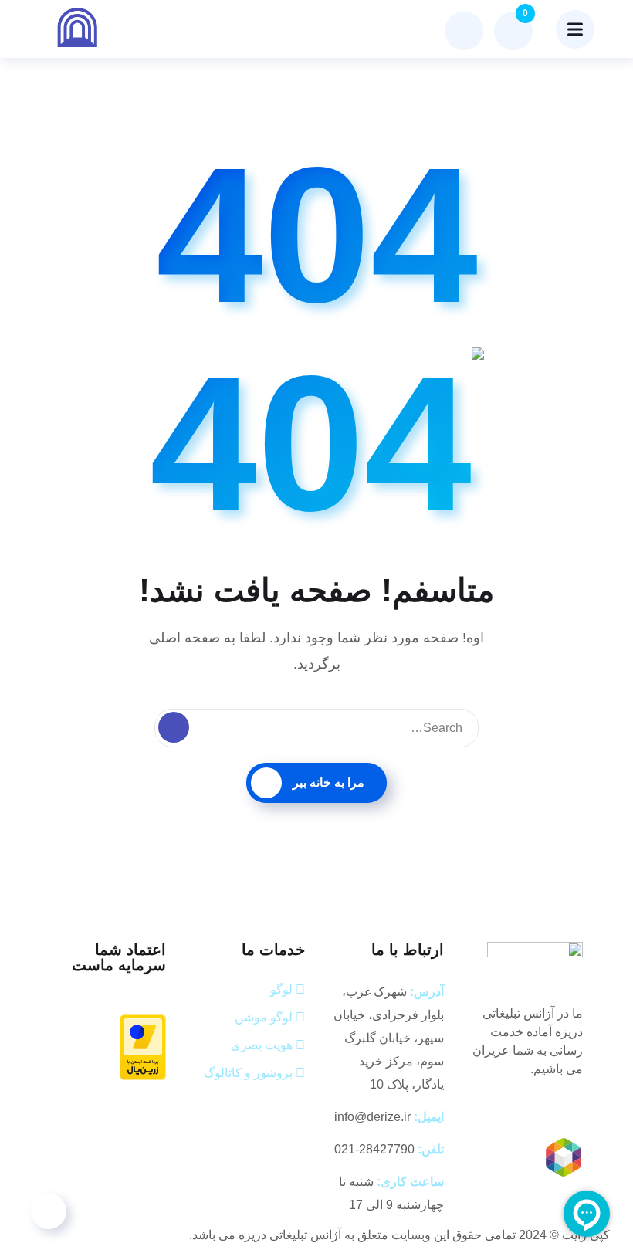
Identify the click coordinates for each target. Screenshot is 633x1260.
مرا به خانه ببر (328, 782)
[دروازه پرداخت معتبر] (143, 1046)
